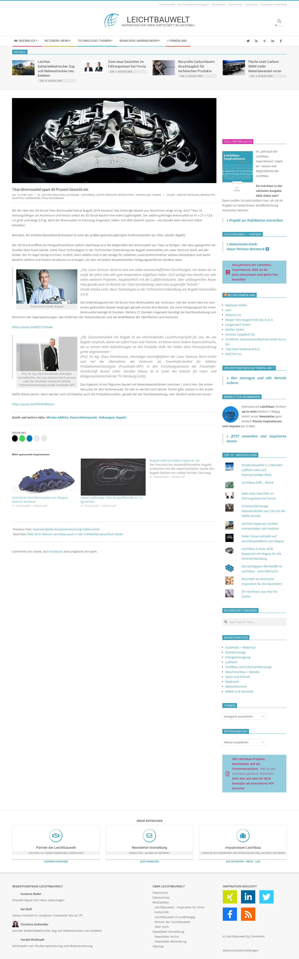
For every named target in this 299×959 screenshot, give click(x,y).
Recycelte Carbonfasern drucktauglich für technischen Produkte (196, 66)
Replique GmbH (236, 305)
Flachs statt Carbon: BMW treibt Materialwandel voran (264, 66)
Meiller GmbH (234, 329)
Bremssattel (208, 194)
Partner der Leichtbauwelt (56, 847)
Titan (44, 198)
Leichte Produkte (106, 194)
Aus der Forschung (53, 194)
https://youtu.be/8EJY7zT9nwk (32, 327)
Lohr (228, 310)
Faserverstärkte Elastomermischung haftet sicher (66, 529)
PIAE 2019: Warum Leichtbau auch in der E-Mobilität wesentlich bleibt (75, 534)
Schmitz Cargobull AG (240, 334)
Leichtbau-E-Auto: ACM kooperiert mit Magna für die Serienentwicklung (261, 553)
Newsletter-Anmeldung (149, 847)
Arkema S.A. (233, 315)
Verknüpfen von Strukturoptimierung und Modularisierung (52, 946)
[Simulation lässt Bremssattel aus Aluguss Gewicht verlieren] (44, 477)
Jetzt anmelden (149, 861)
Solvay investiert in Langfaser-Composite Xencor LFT (47, 915)
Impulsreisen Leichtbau (243, 847)
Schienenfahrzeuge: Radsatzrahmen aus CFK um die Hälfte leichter (263, 511)
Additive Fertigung (188, 194)
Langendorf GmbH (237, 325)
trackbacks (56, 551)
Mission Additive (57, 417)
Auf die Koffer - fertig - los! (243, 861)
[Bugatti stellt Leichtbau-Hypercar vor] (184, 469)
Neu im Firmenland (241, 295)
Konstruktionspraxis (83, 417)
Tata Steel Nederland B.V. (242, 349)
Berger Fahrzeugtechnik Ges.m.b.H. (249, 320)
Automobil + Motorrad (80, 194)
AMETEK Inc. (233, 354)
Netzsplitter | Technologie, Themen (139, 194)
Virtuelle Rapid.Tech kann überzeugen (38, 900)
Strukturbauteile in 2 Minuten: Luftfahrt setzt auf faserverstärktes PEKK (262, 470)
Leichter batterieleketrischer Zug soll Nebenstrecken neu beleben (57, 931)
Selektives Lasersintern (26, 198)
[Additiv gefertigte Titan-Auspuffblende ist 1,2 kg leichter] (113, 477)
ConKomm (258, 936)
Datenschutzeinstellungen (241, 950)
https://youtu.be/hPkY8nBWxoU (33, 404)
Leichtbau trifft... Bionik (257, 482)
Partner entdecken (56, 861)
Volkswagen (56, 198)
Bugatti (121, 417)
